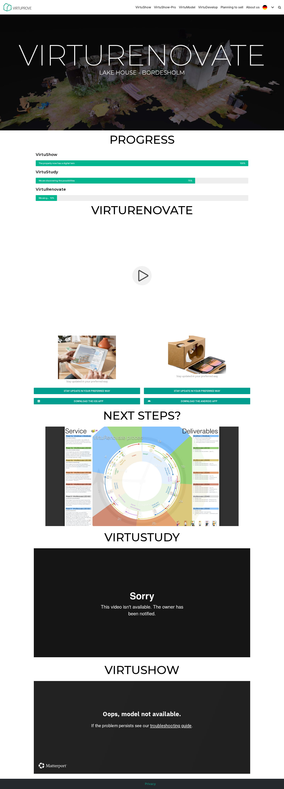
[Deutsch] (269, 7)
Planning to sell (232, 7)
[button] (87, 391)
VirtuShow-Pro (165, 7)
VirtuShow (143, 7)
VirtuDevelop (208, 7)
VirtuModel (187, 7)
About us (253, 7)
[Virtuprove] (17, 7)
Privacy (150, 784)
